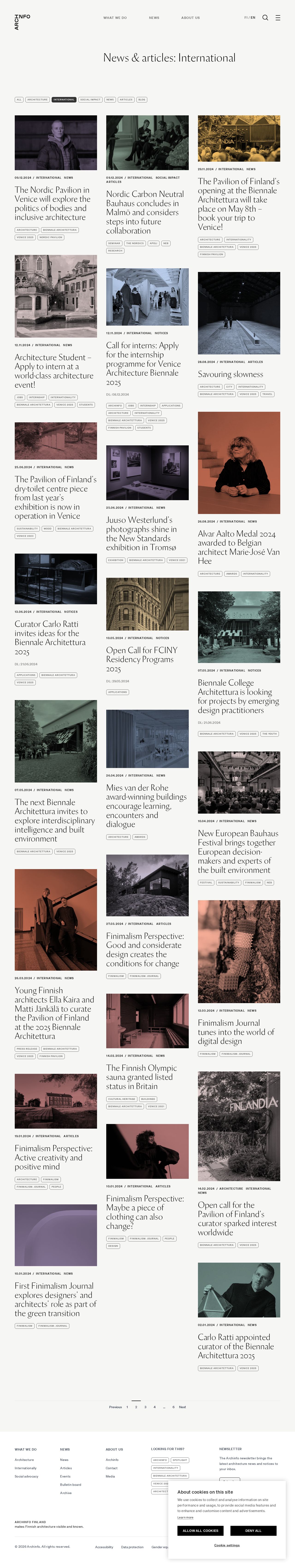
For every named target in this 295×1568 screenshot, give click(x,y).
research (115, 250)
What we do (115, 18)
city (229, 386)
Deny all (253, 1531)
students (86, 404)
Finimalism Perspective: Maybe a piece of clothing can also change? (145, 1212)
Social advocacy (26, 1476)
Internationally (25, 1468)
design (113, 1246)
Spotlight (180, 1460)
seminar (114, 243)
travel (267, 394)
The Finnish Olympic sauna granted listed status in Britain (141, 1077)
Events (65, 1476)
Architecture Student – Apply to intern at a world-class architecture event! (54, 371)
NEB (165, 243)
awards (231, 573)
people (56, 1186)
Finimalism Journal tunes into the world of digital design (236, 1032)
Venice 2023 (25, 536)
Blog (142, 99)
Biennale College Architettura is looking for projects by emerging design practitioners (239, 696)
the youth (270, 734)
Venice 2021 (177, 560)
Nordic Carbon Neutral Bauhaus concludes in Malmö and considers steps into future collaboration (145, 212)
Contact (112, 1468)
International (64, 99)
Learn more (185, 1517)
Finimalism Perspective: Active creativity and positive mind (54, 1157)
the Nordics (135, 243)
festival (206, 882)
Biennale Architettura (60, 230)
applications (171, 405)
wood (48, 528)
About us (190, 18)
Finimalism (253, 882)
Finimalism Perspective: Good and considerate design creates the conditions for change (145, 949)
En (253, 17)
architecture (27, 230)
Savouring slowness (230, 374)
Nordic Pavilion (51, 237)
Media (110, 1476)
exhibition (115, 560)
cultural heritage (121, 1099)
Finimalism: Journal (144, 976)
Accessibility (104, 1547)
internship (37, 397)
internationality (238, 239)
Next (182, 1407)
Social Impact (90, 99)
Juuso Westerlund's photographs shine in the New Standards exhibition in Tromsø (141, 533)
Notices (161, 333)
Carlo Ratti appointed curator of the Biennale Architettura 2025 (236, 1346)
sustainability (27, 528)
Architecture (37, 99)
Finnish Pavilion (211, 254)
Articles (126, 99)
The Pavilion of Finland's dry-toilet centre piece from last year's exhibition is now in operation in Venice (56, 497)
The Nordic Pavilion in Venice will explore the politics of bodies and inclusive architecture (53, 203)
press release (27, 1049)
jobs (20, 397)
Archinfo (115, 405)
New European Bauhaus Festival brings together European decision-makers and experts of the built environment (238, 851)
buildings (148, 1099)
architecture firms (168, 1491)
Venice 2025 (25, 237)
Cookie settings (227, 1545)
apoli (153, 243)
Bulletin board (70, 1485)
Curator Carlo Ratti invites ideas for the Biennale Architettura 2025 (50, 637)
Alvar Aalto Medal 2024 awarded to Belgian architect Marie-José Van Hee (239, 547)
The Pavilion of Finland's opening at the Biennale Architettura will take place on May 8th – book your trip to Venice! (239, 204)
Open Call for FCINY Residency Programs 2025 (141, 659)
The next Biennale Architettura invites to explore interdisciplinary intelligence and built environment (55, 820)
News (154, 18)
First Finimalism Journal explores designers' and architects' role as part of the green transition (55, 1299)
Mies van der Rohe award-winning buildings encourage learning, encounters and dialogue (146, 806)
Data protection (132, 1547)
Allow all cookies (200, 1531)
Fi (246, 17)
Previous (115, 1407)
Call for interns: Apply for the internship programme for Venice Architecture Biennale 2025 (143, 363)
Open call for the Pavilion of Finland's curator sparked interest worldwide (237, 1218)
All (19, 99)
